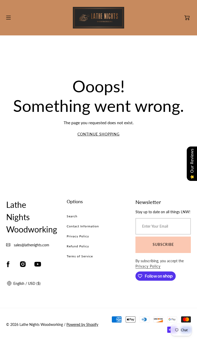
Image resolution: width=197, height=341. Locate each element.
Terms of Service (80, 256)
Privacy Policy (78, 236)
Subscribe (163, 244)
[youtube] (37, 264)
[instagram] (22, 264)
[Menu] (8, 18)
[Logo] (98, 17)
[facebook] (8, 264)
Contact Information (83, 226)
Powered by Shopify (82, 324)
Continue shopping (98, 134)
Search (72, 216)
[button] (187, 17)
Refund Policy (78, 246)
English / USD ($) (26, 283)
